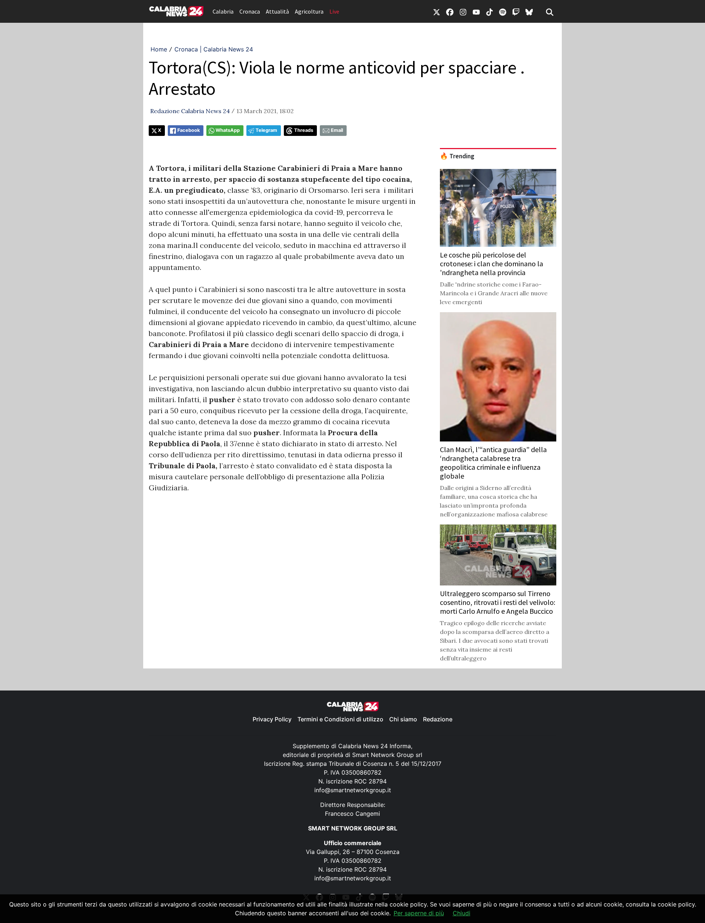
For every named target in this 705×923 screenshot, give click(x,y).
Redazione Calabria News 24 (190, 111)
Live (334, 11)
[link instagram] (463, 11)
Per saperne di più (419, 913)
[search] (549, 11)
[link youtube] (476, 11)
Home (159, 49)
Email (337, 130)
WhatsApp (228, 130)
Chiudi (461, 913)
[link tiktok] (489, 11)
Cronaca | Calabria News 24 (213, 49)
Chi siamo (403, 719)
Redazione (437, 719)
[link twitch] (516, 11)
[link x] (436, 11)
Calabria (223, 11)
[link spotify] (502, 11)
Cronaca (249, 11)
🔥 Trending (457, 156)
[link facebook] (449, 11)
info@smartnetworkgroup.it (352, 790)
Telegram (266, 130)
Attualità (277, 11)
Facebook (188, 130)
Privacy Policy (272, 719)
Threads (303, 130)
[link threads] (529, 11)
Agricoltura (309, 11)
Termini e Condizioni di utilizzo (340, 719)
